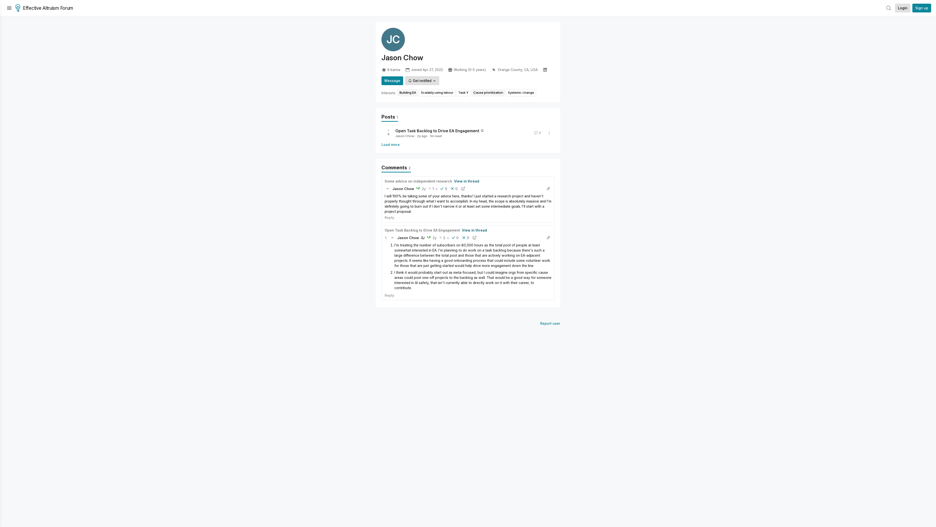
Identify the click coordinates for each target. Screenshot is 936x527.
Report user (550, 323)
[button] (387, 189)
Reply (389, 217)
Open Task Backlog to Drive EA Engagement (437, 130)
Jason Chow (404, 136)
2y (424, 189)
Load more (390, 144)
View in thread (466, 181)
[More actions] (549, 133)
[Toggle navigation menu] (9, 8)
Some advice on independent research (418, 181)
